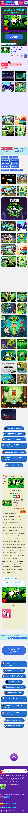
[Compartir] (25, 56)
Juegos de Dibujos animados (12, 446)
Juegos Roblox (14, 681)
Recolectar (5, 163)
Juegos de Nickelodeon (14, 439)
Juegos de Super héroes (14, 452)
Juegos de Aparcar (15, 726)
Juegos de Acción (14, 692)
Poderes (5, 170)
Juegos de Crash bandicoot (11, 664)
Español (6, 797)
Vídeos (4, 68)
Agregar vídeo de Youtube (17, 638)
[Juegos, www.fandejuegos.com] (10, 3)
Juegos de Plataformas (14, 676)
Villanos (14, 166)
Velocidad (14, 157)
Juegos (4, 64)
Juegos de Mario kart (15, 670)
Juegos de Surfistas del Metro (13, 706)
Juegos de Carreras (14, 720)
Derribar (14, 160)
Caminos (5, 160)
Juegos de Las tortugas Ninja (13, 458)
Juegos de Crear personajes (11, 699)
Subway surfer (16, 170)
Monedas (5, 166)
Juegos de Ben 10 (14, 428)
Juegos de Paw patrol (14, 434)
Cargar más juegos (14, 650)
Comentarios (15, 64)
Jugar (14, 36)
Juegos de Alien (15, 465)
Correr (15, 163)
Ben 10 (4, 157)
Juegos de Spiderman (14, 687)
